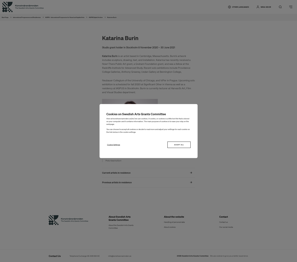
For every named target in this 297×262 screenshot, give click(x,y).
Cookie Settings (113, 145)
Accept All (179, 145)
